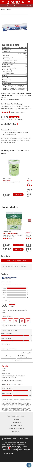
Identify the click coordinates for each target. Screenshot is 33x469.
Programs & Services (15, 428)
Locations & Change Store (15, 416)
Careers (4, 448)
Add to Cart (14, 117)
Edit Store (28, 5)
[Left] (2, 28)
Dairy (9, 10)
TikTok (9, 453)
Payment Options (22, 446)
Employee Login (6, 446)
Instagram (7, 453)
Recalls (14, 446)
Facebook (4, 453)
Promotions (15, 422)
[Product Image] (14, 27)
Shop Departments (16, 425)
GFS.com (4, 442)
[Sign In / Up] (8, 2)
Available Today (8, 124)
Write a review (20, 112)
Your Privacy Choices (17, 448)
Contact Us (15, 432)
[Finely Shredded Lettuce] (14, 221)
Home (3, 10)
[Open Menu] (3, 2)
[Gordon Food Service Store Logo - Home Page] (16, 2)
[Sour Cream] (14, 167)
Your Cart (16, 419)
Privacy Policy (6, 444)
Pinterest (12, 453)
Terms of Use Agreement (18, 444)
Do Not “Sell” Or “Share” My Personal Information (16, 450)
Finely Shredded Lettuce (10, 232)
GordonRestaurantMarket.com (17, 442)
